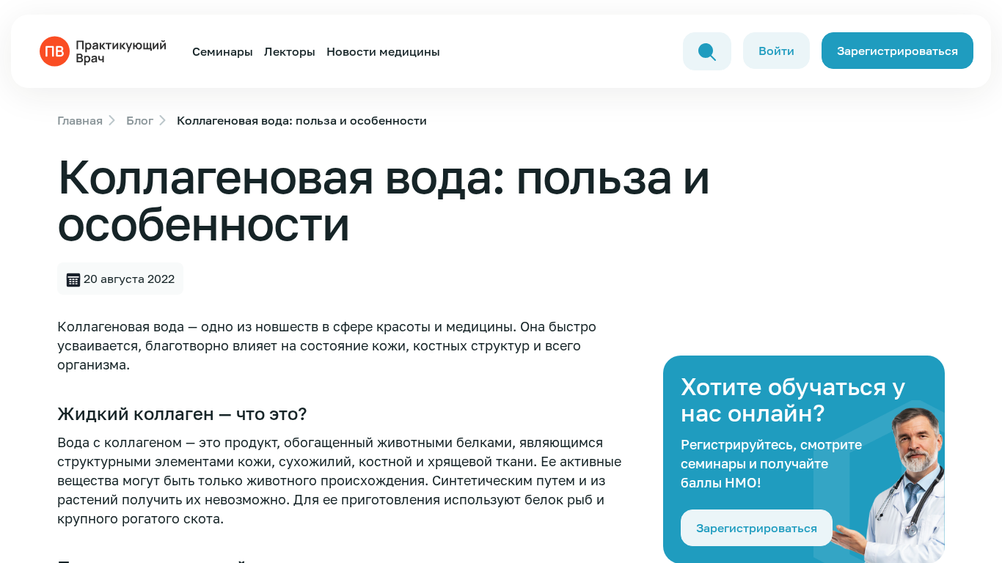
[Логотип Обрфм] (106, 50)
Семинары (222, 51)
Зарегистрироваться (897, 50)
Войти (776, 50)
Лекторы (289, 51)
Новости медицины (383, 51)
